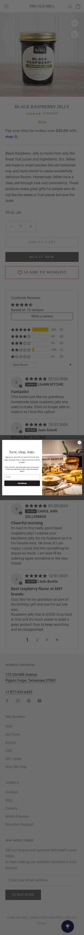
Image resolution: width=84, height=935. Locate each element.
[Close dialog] (79, 442)
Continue (21, 483)
